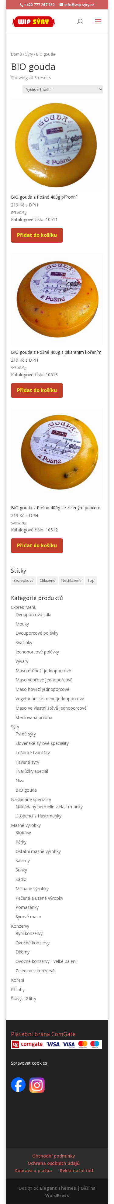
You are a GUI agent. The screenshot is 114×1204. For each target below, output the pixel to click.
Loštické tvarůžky (33, 752)
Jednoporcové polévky (37, 652)
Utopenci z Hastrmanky (38, 816)
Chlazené (47, 580)
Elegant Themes (58, 1188)
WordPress (57, 1195)
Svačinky (24, 642)
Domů (16, 54)
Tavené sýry (27, 762)
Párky (21, 842)
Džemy (22, 952)
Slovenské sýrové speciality (42, 743)
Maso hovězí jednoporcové (42, 689)
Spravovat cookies (29, 1063)
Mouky (22, 624)
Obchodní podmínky (53, 1156)
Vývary (22, 661)
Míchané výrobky (32, 889)
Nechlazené (71, 580)
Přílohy (18, 989)
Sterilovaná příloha (34, 717)
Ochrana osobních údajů (54, 1163)
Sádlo (21, 879)
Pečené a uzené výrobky (39, 898)
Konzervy (20, 926)
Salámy (23, 860)
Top (91, 580)
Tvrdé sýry (26, 734)
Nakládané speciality (31, 799)
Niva (20, 780)
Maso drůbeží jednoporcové (43, 671)
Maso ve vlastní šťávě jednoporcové (51, 708)
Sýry (29, 54)
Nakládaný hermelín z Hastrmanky (49, 807)
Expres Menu (23, 607)
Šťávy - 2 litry (23, 998)
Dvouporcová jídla (33, 614)
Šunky (21, 870)
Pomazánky (27, 907)
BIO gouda (26, 790)
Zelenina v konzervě (35, 971)
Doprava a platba (33, 1170)
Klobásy (23, 832)
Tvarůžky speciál (32, 771)
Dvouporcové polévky (37, 633)
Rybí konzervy (29, 933)
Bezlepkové (23, 580)
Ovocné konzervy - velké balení (46, 961)
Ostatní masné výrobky (38, 851)
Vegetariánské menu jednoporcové (50, 698)
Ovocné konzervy (33, 943)
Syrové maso (28, 916)
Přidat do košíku (37, 235)
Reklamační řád (76, 1170)
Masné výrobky (26, 825)
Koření (17, 980)
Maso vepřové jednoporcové (44, 680)
